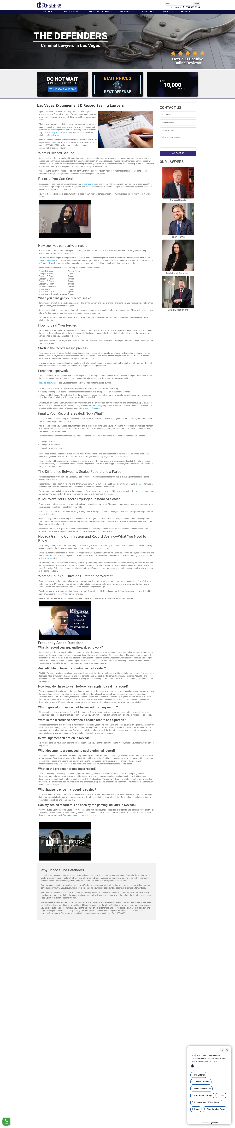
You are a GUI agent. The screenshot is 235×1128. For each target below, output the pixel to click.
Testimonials (126, 12)
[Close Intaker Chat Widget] (227, 1050)
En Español (186, 12)
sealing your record (57, 132)
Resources (147, 12)
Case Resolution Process (100, 12)
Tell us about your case (62, 89)
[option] (229, 1126)
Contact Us (167, 12)
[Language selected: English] (229, 1126)
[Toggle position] (222, 1050)
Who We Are (48, 12)
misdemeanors (88, 184)
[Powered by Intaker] (214, 1123)
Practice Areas (71, 12)
